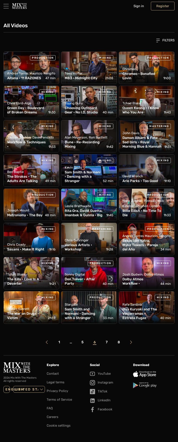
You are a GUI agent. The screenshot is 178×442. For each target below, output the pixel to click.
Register (162, 6)
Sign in (139, 6)
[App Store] (154, 374)
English (7, 389)
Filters (168, 40)
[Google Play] (154, 385)
